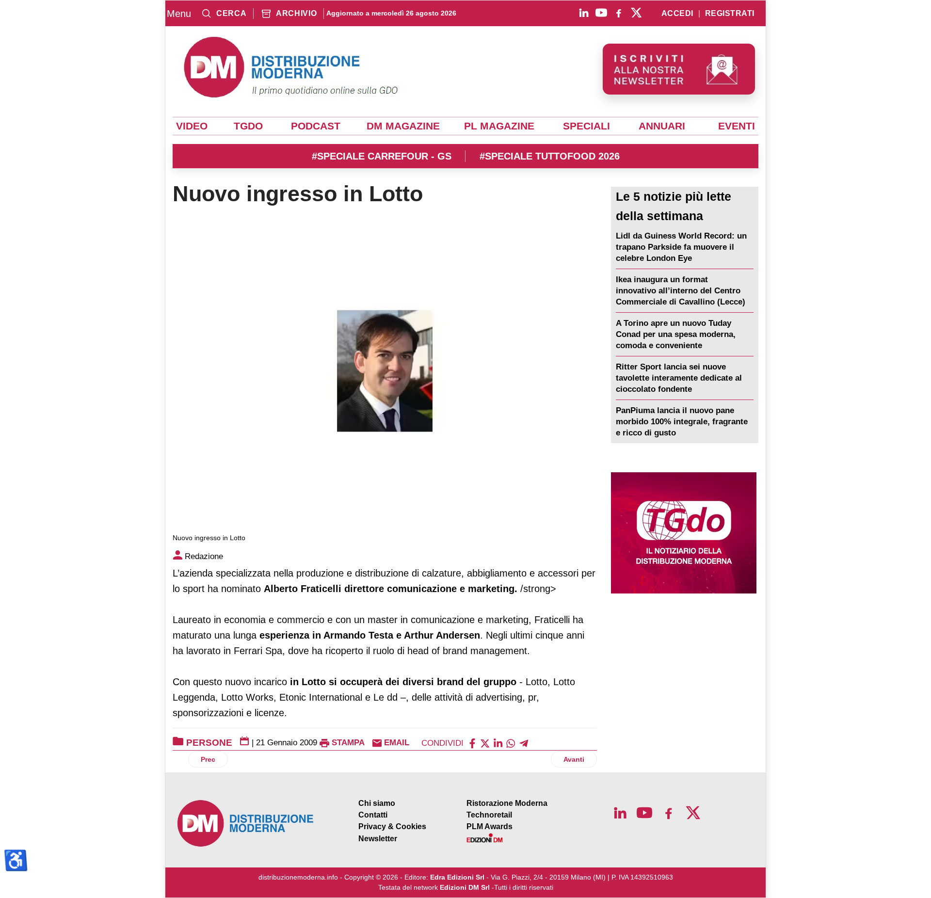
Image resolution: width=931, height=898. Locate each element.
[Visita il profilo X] (636, 12)
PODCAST (315, 126)
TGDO (248, 126)
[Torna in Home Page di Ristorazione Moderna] (246, 823)
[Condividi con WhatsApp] (510, 742)
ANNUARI (662, 126)
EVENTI (736, 126)
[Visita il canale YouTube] (601, 12)
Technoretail (489, 815)
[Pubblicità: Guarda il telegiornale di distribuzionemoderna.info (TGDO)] (683, 532)
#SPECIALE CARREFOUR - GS (381, 156)
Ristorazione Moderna (506, 803)
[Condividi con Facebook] (472, 742)
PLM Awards (489, 826)
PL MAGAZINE (499, 126)
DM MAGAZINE (403, 126)
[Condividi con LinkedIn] (498, 742)
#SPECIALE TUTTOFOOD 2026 (550, 156)
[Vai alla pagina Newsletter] (679, 69)
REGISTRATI (729, 13)
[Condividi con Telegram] (524, 742)
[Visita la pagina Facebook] (619, 12)
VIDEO (192, 126)
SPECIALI (586, 126)
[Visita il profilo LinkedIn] (584, 12)
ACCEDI (677, 13)
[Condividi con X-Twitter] (485, 742)
